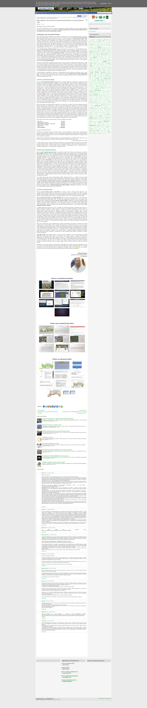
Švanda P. (100, 128)
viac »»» (55, 420)
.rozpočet (103, 69)
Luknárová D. (98, 105)
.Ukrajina (107, 74)
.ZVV (110, 79)
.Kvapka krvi (98, 52)
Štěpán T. (103, 126)
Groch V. (101, 94)
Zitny (104, 133)
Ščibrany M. (93, 125)
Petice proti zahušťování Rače (47, 150)
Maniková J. (108, 107)
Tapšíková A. (105, 128)
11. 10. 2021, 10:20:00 (50, 472)
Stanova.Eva (105, 122)
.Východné (105, 77)
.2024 (104, 39)
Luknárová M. (105, 105)
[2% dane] (107, 18)
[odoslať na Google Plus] (48, 406)
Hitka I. (90, 96)
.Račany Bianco (98, 67)
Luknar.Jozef (108, 104)
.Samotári (96, 71)
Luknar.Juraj (91, 105)
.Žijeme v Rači (104, 81)
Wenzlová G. (95, 133)
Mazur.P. (109, 108)
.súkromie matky (96, 73)
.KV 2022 (93, 52)
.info (102, 48)
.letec (104, 52)
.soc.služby (91, 72)
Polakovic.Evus (96, 117)
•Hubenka (97, 82)
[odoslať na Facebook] (44, 406)
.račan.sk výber (92, 67)
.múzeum (94, 54)
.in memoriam (98, 48)
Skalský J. (95, 122)
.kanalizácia (109, 48)
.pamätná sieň (97, 60)
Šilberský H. (104, 125)
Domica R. (109, 88)
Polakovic (91, 117)
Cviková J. (93, 87)
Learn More (103, 3)
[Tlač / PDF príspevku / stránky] (85, 16)
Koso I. (105, 100)
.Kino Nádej (94, 49)
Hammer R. (109, 94)
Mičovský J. (102, 109)
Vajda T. (109, 129)
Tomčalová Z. (92, 129)
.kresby (94, 51)
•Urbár (109, 82)
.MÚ (90, 54)
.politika (104, 61)
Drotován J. (91, 90)
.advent (109, 39)
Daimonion (102, 87)
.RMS (109, 68)
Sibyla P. (91, 122)
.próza (109, 64)
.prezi (106, 63)
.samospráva (91, 71)
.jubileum (105, 48)
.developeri (91, 44)
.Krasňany (91, 51)
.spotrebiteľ (109, 72)
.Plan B (94, 61)
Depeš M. (92, 88)
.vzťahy (101, 78)
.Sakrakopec (108, 69)
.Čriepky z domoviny (103, 43)
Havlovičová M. (101, 95)
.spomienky (103, 72)
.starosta (91, 73)
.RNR (90, 69)
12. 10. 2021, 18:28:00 (50, 553)
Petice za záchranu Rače (45, 189)
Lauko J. (92, 104)
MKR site (59, 699)
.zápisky (98, 79)
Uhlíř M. (105, 129)
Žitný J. (106, 133)
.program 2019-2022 (100, 64)
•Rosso (106, 82)
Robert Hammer (44, 534)
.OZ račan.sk (91, 60)
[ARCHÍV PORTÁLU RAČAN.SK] (104, 18)
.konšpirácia (108, 49)
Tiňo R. (109, 128)
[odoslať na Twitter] (46, 406)
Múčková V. (109, 112)
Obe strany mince (103, 113)
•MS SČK (102, 82)
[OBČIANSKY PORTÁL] (93, 18)
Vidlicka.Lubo (103, 130)
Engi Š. (109, 91)
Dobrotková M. (98, 88)
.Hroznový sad (104, 47)
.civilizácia (93, 43)
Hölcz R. (97, 96)
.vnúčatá (106, 76)
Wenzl (109, 131)
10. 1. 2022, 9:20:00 (50, 620)
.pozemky (95, 63)
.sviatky (101, 73)
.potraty (91, 63)
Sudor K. (109, 122)
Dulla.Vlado (91, 91)
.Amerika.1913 (91, 40)
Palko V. (96, 116)
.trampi (95, 74)
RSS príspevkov (101, 698)
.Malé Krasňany (92, 53)
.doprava (90, 45)
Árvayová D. (108, 83)
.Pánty (101, 60)
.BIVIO (107, 40)
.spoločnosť (97, 72)
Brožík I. (98, 86)
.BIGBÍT (103, 40)
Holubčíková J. (101, 96)
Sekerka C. (107, 121)
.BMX (110, 40)
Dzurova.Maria (105, 91)
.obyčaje (98, 57)
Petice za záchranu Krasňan (46, 79)
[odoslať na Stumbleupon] (50, 406)
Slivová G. (99, 122)
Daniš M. (106, 87)
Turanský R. (97, 129)
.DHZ (94, 44)
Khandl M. (95, 100)
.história (99, 47)
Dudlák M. (109, 90)
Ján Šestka (43, 620)
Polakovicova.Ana (93, 118)
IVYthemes (54, 699)
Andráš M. (95, 83)
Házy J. (106, 95)
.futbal (104, 45)
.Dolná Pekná (102, 44)
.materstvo (106, 53)
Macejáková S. (93, 107)
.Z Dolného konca (106, 78)
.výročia (109, 77)
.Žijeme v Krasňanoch (98, 81)
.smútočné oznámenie (106, 71)
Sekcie (42, 12)
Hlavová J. (94, 96)
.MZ (104, 56)
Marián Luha (43, 527)
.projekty (106, 64)
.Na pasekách (108, 56)
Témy (46, 12)
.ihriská (95, 48)
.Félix (102, 45)
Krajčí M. (109, 100)
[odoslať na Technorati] (62, 406)
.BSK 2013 (95, 41)
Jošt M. (103, 99)
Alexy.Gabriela (91, 83)
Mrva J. (100, 112)
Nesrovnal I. (91, 113)
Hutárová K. (91, 99)
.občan (95, 57)
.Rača (91, 66)
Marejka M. (97, 108)
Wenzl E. (91, 133)
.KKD (98, 49)
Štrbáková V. (108, 126)
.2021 (98, 39)
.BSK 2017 (99, 41)
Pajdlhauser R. (92, 116)
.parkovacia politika (107, 60)
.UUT (95, 76)
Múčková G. (104, 112)
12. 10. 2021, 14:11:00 (52, 534)
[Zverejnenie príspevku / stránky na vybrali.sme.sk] (79, 16)
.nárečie (90, 57)
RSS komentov (108, 698)
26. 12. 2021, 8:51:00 (51, 611)
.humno (109, 47)
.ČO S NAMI (97, 43)
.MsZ (110, 53)
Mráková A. (97, 112)
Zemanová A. (100, 133)
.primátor (90, 64)
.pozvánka (98, 63)
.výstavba (97, 78)
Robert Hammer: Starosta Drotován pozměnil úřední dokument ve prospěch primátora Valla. (60, 21)
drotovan (43, 472)
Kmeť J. (102, 100)
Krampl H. (91, 101)
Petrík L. (109, 116)
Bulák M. (106, 86)
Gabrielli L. (91, 94)
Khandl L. (91, 100)
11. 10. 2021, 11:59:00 (51, 527)
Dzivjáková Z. (100, 91)
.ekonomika (97, 45)
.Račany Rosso (104, 67)
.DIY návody (98, 44)
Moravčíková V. (92, 112)
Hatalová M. (91, 95)
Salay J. (95, 121)
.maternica (102, 53)
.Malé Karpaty (108, 52)
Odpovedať (44, 506)
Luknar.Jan (103, 104)
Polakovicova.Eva (101, 118)
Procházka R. (108, 118)
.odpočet (102, 57)
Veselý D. (98, 130)
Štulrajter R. (91, 128)
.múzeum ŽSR (94, 56)
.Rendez (99, 68)
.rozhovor (99, 69)
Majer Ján (103, 107)
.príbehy (109, 63)
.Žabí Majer (91, 81)
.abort (107, 39)
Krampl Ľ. (95, 101)
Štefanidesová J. (97, 126)
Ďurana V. (95, 91)
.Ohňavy (105, 57)
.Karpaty (90, 49)
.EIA (93, 45)
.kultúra (103, 51)
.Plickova (97, 61)
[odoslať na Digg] (53, 406)
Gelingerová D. (96, 94)
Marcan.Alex (91, 108)
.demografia (109, 43)
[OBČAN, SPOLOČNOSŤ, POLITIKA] (100, 18)
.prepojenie (102, 63)
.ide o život (91, 48)
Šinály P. (109, 125)
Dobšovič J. (104, 88)
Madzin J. (99, 107)
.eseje (100, 45)
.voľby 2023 (94, 77)
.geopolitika (91, 47)
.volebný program (99, 77)
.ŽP (94, 82)
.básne (99, 40)
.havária (95, 47)
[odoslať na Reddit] (59, 406)
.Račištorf (90, 68)
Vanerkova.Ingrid (92, 130)
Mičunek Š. (106, 109)
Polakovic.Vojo (108, 117)
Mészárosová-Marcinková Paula (94, 109)
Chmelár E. (96, 99)
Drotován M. (98, 90)
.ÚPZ (90, 76)
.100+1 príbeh (92, 39)
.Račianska (109, 67)
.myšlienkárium (100, 56)
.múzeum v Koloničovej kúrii (102, 54)
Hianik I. (109, 95)
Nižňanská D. (96, 113)
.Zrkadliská (102, 79)
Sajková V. (91, 121)
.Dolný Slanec (108, 44)
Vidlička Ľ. (109, 130)
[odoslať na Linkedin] (57, 406)
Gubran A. (104, 94)
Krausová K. (105, 101)
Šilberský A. (99, 125)
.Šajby (104, 73)
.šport (90, 74)
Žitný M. (109, 133)
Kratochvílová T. (100, 101)
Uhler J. (102, 129)
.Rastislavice (95, 68)
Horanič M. (106, 96)
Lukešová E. (97, 104)
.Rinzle (107, 68)
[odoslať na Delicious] (55, 406)
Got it (110, 3)
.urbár (93, 76)
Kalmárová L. (108, 99)
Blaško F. (93, 86)
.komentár (104, 49)
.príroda (94, 64)
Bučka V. (102, 86)
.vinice (103, 76)
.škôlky (109, 73)
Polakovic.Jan (102, 117)
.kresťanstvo (98, 51)
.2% (95, 39)
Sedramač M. (100, 121)
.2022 (100, 39)
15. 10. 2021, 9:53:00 (52, 568)
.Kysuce (101, 52)
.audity (96, 40)
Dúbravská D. (104, 90)
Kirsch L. (98, 100)
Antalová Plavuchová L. (102, 83)
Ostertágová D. (108, 114)
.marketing (97, 53)
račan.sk (42, 24)
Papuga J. (101, 116)
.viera (101, 76)
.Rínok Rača (103, 68)
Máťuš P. (101, 108)
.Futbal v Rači (108, 45)
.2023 (102, 39)
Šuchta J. (96, 128)
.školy (107, 73)
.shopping (100, 71)
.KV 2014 (106, 51)
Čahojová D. (98, 87)
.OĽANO (109, 57)
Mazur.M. (105, 108)
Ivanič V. (100, 99)
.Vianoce (98, 76)
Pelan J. (105, 116)
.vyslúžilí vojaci (91, 78)
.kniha (101, 49)
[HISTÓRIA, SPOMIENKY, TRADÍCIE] (97, 18)
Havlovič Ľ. (96, 95)
